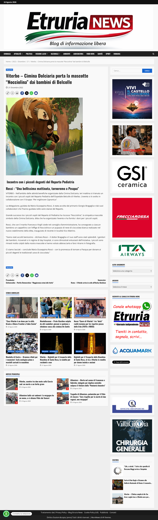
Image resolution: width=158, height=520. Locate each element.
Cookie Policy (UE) (91, 512)
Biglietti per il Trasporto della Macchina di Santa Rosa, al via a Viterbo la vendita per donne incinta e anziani (90, 360)
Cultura (115, 460)
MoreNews (95, 517)
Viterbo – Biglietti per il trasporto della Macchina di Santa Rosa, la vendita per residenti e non (55, 360)
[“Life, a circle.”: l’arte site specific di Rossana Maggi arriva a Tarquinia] (117, 471)
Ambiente (66, 54)
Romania (117, 54)
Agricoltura (78, 54)
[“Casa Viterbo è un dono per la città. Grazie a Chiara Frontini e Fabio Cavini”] (22, 307)
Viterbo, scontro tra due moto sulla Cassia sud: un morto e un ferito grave (12, 384)
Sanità (100, 54)
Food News (90, 54)
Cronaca (7, 54)
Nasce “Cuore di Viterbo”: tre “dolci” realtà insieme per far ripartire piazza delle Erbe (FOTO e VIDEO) (89, 324)
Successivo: (88, 281)
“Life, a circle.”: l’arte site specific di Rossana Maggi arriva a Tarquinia (137, 467)
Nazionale (54, 54)
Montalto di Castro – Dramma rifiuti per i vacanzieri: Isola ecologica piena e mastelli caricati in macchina (22, 360)
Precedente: (29, 281)
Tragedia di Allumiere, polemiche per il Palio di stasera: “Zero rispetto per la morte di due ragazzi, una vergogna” (63, 398)
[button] (153, 54)
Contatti (113, 512)
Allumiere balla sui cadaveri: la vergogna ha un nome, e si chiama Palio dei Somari (12, 398)
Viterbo (78, 315)
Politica (29, 54)
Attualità (17, 54)
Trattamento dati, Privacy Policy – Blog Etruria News (62, 512)
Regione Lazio (41, 54)
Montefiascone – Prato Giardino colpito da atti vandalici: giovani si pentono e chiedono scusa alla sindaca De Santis (55, 324)
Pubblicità (104, 512)
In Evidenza (53, 315)
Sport (108, 54)
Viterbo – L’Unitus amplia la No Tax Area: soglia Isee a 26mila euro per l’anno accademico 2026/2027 (136, 495)
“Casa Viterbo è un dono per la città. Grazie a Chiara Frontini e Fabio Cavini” (21, 322)
